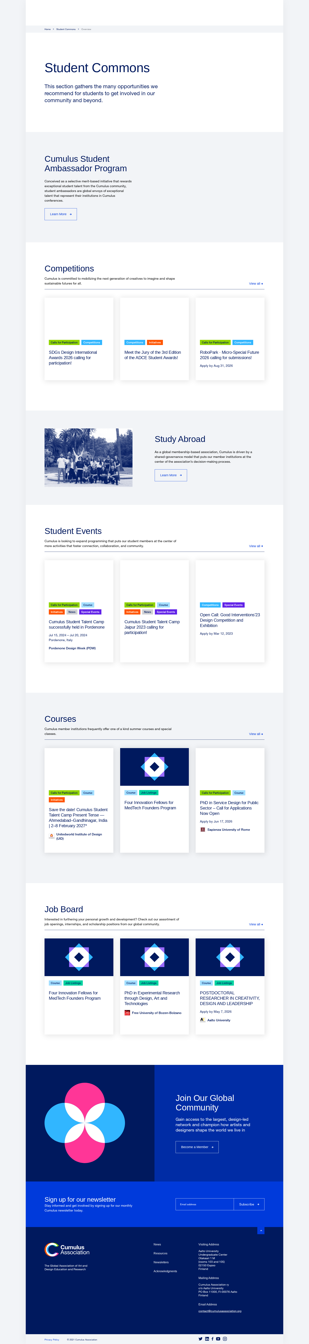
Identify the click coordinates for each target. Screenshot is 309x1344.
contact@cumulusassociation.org (219, 1311)
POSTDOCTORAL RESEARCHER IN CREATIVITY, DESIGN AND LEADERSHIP (230, 998)
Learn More (58, 214)
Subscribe (246, 1204)
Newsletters (161, 1262)
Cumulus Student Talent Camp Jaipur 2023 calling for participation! (152, 627)
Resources (160, 1253)
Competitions (91, 342)
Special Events (90, 611)
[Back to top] (260, 1230)
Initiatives (155, 342)
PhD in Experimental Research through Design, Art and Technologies (152, 998)
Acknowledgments (165, 1271)
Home (48, 29)
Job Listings (148, 792)
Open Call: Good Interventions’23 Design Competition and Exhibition (230, 620)
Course (87, 604)
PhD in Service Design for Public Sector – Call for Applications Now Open (229, 808)
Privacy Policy (52, 1339)
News (71, 611)
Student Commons (66, 29)
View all (254, 283)
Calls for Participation (64, 342)
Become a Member (194, 1147)
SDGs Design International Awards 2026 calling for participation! (73, 357)
